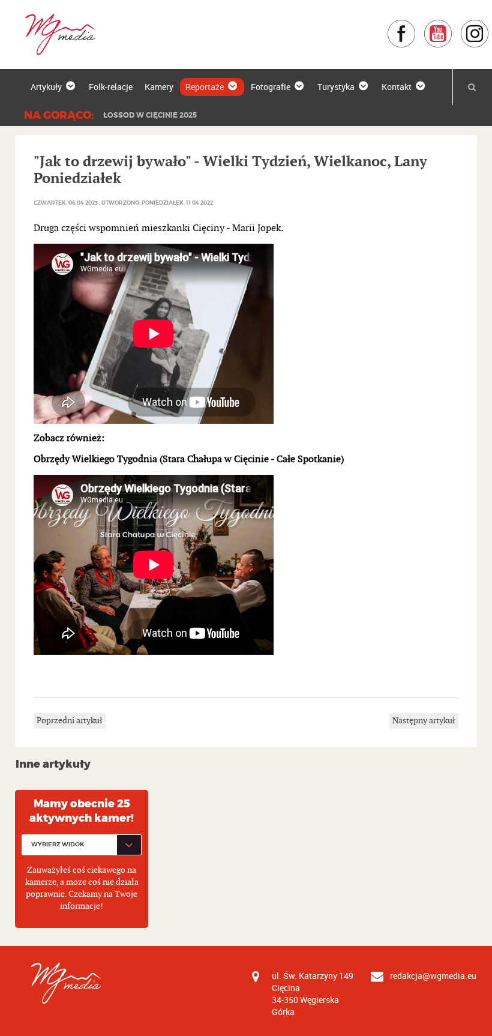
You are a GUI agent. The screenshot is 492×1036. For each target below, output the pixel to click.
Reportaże (204, 86)
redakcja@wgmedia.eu (433, 975)
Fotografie (270, 86)
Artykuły (46, 86)
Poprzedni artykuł (70, 720)
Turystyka (336, 86)
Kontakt (397, 86)
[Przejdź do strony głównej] (56, 34)
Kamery (159, 86)
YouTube (452, 25)
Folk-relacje (111, 86)
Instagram (489, 25)
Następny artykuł (423, 720)
